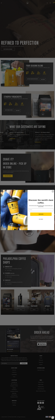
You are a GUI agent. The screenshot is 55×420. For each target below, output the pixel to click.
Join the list (41, 214)
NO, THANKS (41, 219)
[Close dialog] (53, 191)
